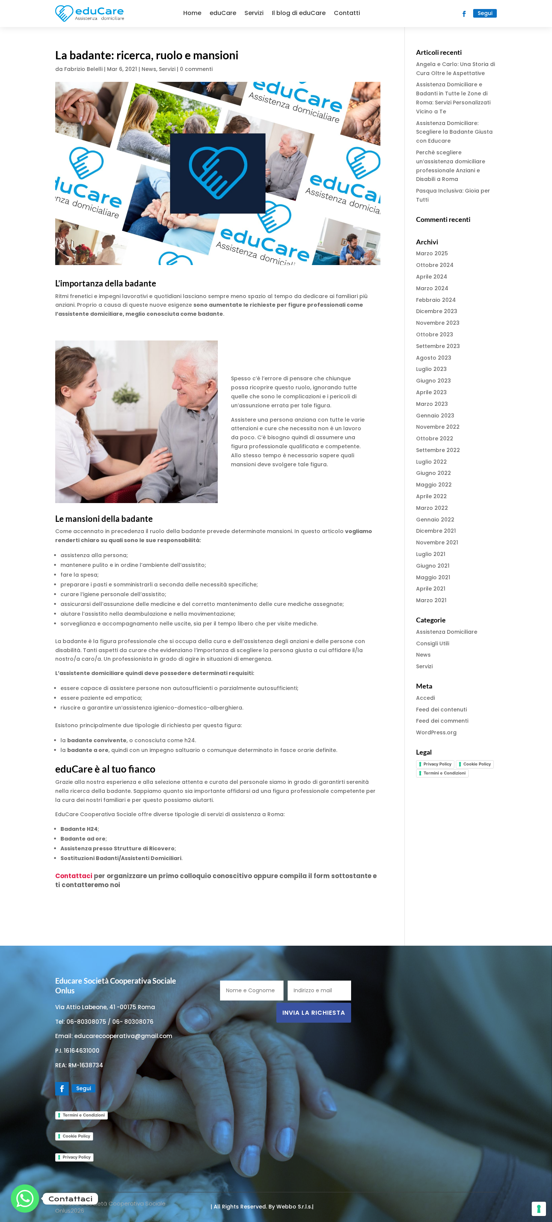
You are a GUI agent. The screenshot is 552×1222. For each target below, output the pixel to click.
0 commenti (196, 69)
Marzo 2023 (432, 404)
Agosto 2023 (433, 358)
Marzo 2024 (432, 288)
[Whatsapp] (25, 1198)
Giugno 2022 (433, 473)
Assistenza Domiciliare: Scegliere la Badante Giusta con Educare (454, 132)
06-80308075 (86, 1022)
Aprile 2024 (431, 276)
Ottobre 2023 (434, 334)
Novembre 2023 (438, 323)
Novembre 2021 (437, 542)
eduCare (223, 13)
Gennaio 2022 (435, 519)
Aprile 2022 (431, 496)
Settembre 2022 (438, 450)
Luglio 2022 (431, 462)
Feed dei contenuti (441, 709)
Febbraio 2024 (436, 300)
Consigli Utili (432, 643)
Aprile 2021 (430, 588)
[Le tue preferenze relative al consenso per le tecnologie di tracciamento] (539, 1209)
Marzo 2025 (432, 253)
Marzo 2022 (432, 508)
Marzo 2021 (431, 600)
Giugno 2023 (433, 380)
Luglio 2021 (430, 554)
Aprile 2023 (431, 392)
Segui (485, 13)
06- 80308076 (133, 1022)
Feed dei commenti (442, 721)
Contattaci (73, 875)
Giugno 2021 (432, 566)
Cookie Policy (477, 764)
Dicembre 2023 (436, 311)
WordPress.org (436, 732)
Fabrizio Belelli (83, 69)
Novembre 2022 (438, 427)
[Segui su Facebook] (464, 14)
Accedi (425, 698)
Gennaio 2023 (435, 415)
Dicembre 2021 (436, 531)
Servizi (254, 13)
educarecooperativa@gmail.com (123, 1036)
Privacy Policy (437, 764)
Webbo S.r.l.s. (293, 1206)
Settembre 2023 (438, 346)
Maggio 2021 (433, 577)
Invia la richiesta (313, 1012)
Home (192, 13)
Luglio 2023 (431, 369)
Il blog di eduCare (299, 13)
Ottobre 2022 (434, 438)
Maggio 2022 (434, 484)
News (149, 69)
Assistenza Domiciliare (446, 632)
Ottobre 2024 (435, 265)
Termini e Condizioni (445, 773)
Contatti (347, 13)
